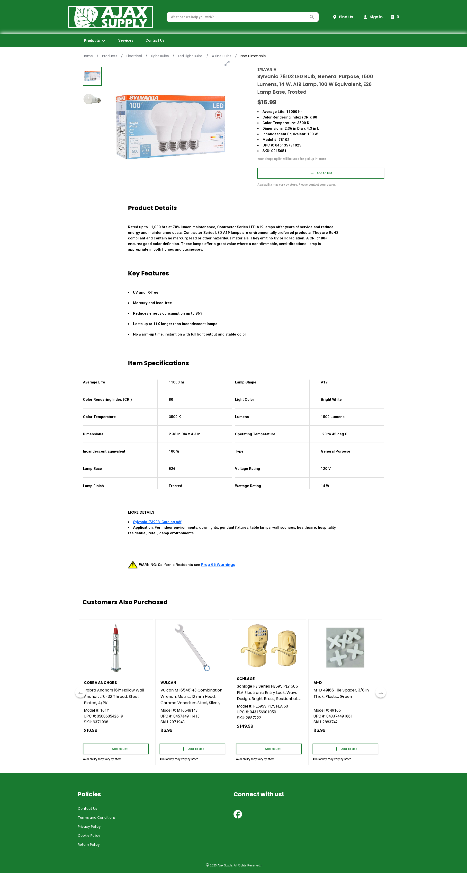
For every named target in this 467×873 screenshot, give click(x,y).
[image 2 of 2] (92, 99)
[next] (380, 692)
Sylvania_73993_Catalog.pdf (157, 522)
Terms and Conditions (97, 817)
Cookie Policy (89, 835)
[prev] (80, 692)
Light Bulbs (160, 56)
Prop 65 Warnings (218, 564)
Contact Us (87, 808)
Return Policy (89, 844)
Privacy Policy (89, 826)
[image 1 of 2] (92, 76)
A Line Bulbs (221, 56)
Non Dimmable (253, 56)
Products (109, 56)
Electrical (134, 56)
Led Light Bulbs (190, 56)
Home (88, 56)
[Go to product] (116, 647)
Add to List (324, 173)
